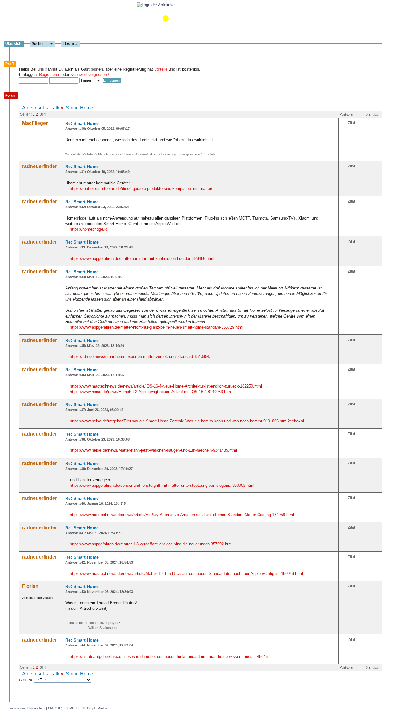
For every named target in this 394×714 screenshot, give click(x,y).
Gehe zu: (26, 680)
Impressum (17, 708)
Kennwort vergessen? (89, 74)
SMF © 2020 (76, 708)
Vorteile (160, 69)
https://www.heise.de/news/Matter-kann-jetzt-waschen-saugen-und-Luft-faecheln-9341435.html (153, 450)
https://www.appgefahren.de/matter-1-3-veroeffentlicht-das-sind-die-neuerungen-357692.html (151, 544)
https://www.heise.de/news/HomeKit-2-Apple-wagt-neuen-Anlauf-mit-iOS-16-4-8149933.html (151, 391)
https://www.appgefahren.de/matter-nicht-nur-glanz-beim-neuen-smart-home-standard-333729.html (156, 327)
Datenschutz (36, 708)
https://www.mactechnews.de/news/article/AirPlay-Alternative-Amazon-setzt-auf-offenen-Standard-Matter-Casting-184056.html (182, 514)
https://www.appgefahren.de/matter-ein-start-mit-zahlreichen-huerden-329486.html (142, 258)
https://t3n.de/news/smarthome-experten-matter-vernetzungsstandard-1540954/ (140, 356)
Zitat (351, 123)
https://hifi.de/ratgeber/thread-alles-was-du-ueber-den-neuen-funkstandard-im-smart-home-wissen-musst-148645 (169, 656)
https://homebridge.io (88, 229)
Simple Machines (99, 708)
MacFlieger (35, 123)
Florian (30, 586)
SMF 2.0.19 (56, 708)
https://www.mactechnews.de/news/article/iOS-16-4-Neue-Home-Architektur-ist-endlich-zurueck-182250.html (166, 386)
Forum (11, 95)
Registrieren (49, 74)
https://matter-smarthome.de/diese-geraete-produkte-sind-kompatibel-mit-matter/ (141, 188)
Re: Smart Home (82, 123)
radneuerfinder (39, 166)
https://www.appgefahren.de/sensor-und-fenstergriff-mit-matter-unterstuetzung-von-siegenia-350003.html (162, 485)
